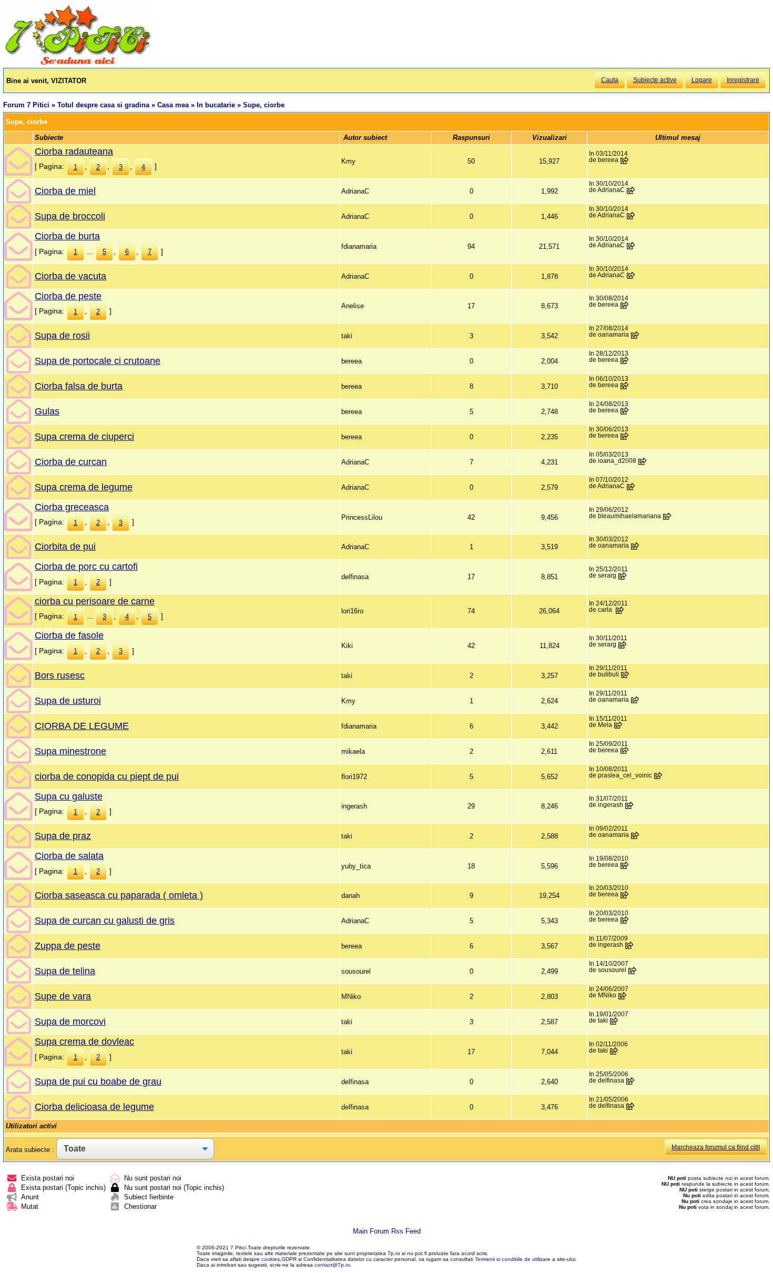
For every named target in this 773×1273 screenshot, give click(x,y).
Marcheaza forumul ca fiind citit (716, 1147)
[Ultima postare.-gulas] (624, 411)
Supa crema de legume (84, 487)
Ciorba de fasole (69, 635)
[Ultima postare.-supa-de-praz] (635, 835)
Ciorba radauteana (74, 151)
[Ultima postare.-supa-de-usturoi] (635, 700)
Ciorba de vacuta (70, 276)
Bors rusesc (60, 675)
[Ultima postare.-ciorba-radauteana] (624, 160)
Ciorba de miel (65, 191)
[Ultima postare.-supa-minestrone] (624, 750)
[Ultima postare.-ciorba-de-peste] (624, 305)
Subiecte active (655, 80)
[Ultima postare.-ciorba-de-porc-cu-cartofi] (622, 576)
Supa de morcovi (70, 1021)
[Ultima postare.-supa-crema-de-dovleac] (614, 1051)
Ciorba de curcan (71, 462)
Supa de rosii (62, 335)
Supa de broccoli (70, 216)
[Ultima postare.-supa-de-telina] (632, 970)
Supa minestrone (70, 751)
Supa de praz (63, 836)
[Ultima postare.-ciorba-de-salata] (624, 865)
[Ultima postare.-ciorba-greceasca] (667, 516)
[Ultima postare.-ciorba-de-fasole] (622, 645)
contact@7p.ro (332, 1265)
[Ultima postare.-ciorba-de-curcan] (642, 461)
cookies (270, 1259)
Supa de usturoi (68, 700)
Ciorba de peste (68, 296)
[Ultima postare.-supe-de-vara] (622, 995)
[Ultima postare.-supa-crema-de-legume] (631, 486)
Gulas (47, 411)
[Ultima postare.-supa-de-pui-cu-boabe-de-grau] (630, 1081)
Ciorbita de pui (65, 546)
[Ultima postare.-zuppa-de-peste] (629, 945)
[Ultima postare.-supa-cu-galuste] (629, 805)
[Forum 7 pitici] (77, 64)
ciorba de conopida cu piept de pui (107, 776)
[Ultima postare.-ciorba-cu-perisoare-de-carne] (620, 610)
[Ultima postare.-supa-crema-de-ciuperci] (624, 436)
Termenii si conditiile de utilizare (513, 1259)
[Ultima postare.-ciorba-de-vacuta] (631, 275)
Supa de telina (65, 971)
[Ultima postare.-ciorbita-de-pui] (635, 546)
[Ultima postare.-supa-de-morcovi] (614, 1021)
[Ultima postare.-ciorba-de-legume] (618, 725)
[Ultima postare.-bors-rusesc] (625, 675)
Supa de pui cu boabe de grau (98, 1081)
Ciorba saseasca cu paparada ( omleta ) (119, 895)
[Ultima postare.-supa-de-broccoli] (631, 215)
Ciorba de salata (69, 856)
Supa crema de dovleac (84, 1041)
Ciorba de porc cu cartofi (86, 566)
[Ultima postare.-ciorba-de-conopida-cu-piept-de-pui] (658, 776)
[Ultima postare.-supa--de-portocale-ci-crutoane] (624, 360)
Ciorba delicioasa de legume (94, 1107)
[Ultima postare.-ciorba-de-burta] (631, 245)
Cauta (609, 80)
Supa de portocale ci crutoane (97, 361)
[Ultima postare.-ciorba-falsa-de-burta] (624, 385)
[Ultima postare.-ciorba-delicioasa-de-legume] (630, 1106)
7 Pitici (238, 1247)
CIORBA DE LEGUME (82, 726)
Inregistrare (743, 80)
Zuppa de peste (67, 946)
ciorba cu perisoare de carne (95, 601)
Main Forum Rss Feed (387, 1231)
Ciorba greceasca (72, 507)
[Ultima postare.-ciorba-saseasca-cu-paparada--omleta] (624, 894)
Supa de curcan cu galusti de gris (105, 920)
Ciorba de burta (67, 236)
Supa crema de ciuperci (84, 436)
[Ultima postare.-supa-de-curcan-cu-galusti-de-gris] (624, 920)
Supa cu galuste (69, 796)
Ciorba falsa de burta (79, 386)
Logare (701, 80)
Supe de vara (63, 996)
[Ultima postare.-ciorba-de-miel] (631, 190)
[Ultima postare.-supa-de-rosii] (635, 335)
